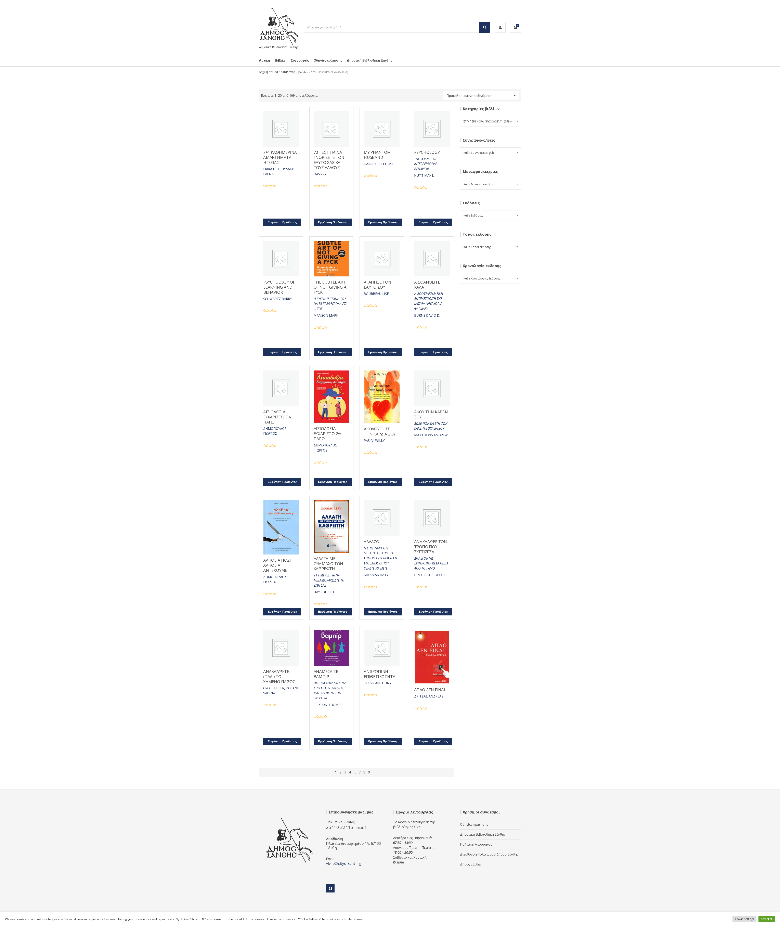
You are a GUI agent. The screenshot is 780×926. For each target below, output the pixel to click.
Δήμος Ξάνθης (471, 864)
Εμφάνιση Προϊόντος (282, 222)
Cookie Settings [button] (744, 919)
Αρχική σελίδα (268, 72)
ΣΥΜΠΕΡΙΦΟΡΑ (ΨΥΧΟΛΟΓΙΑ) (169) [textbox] (488, 121)
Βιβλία (280, 60)
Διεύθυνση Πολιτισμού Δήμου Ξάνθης (489, 854)
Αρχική (264, 60)
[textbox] (490, 153)
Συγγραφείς (300, 60)
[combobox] (490, 121)
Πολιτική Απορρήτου (476, 844)
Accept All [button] (766, 919)
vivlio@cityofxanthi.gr (344, 863)
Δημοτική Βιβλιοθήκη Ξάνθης (369, 60)
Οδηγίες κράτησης (328, 60)
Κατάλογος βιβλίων (294, 72)
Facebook (330, 888)
